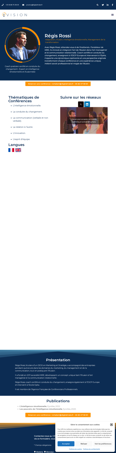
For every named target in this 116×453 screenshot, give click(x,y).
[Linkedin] (87, 104)
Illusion (59, 40)
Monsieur (50, 452)
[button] (111, 425)
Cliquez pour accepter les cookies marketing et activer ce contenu (84, 120)
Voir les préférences (103, 444)
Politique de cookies (75, 449)
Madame (39, 452)
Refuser (84, 444)
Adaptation (50, 40)
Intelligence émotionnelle (75, 40)
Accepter (66, 444)
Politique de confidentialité (91, 449)
